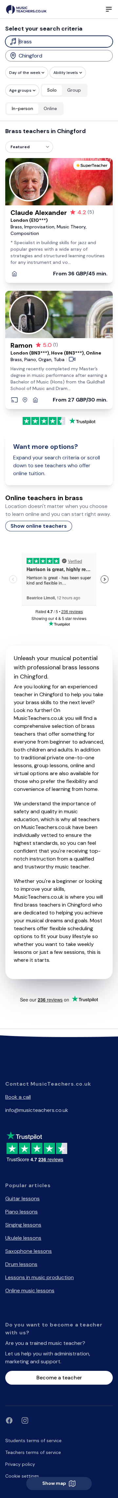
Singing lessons (23, 1224)
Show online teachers (38, 525)
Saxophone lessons (28, 1251)
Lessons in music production (39, 1277)
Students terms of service (33, 1440)
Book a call (18, 1097)
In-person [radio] (22, 108)
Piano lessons (21, 1211)
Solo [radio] (52, 90)
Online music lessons (29, 1290)
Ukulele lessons (23, 1237)
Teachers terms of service (33, 1452)
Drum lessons (21, 1264)
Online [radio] (50, 108)
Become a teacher (59, 1377)
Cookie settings (22, 1476)
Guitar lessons (22, 1198)
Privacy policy (20, 1464)
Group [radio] (74, 90)
